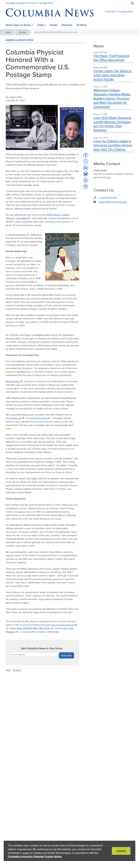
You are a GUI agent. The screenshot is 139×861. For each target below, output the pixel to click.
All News (22, 32)
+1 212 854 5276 (107, 197)
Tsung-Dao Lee (14, 418)
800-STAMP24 (24, 628)
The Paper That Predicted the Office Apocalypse (111, 57)
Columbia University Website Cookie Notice (35, 856)
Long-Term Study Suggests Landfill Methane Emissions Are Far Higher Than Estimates (112, 123)
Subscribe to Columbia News (119, 11)
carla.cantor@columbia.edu (113, 202)
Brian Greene (13, 381)
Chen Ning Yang (38, 418)
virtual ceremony (17, 234)
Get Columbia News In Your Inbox (41, 648)
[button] (85, 155)
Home (8, 32)
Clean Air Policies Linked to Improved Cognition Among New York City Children (113, 145)
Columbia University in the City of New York (29, 3)
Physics (17, 670)
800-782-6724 (41, 628)
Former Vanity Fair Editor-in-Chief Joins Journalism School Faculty (113, 75)
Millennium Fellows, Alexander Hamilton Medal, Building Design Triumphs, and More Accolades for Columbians (112, 98)
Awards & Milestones (19, 40)
